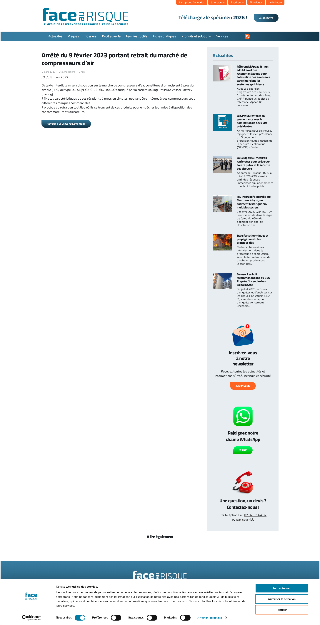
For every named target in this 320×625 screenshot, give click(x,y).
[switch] (116, 618)
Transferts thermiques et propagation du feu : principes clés (253, 239)
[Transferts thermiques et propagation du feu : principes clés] (222, 236)
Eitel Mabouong (67, 71)
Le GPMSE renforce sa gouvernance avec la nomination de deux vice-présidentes (253, 121)
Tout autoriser (282, 588)
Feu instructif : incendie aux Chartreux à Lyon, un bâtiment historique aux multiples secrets (254, 202)
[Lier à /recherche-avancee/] (247, 36)
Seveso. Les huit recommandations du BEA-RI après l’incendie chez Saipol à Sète (254, 279)
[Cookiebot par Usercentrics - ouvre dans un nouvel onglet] (31, 618)
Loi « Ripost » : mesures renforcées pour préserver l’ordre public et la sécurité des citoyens (253, 163)
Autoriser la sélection (282, 599)
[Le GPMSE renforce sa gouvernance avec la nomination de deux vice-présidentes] (222, 116)
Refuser (282, 609)
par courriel (244, 519)
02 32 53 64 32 (255, 515)
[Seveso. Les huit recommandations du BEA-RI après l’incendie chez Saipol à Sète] (222, 275)
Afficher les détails (209, 617)
